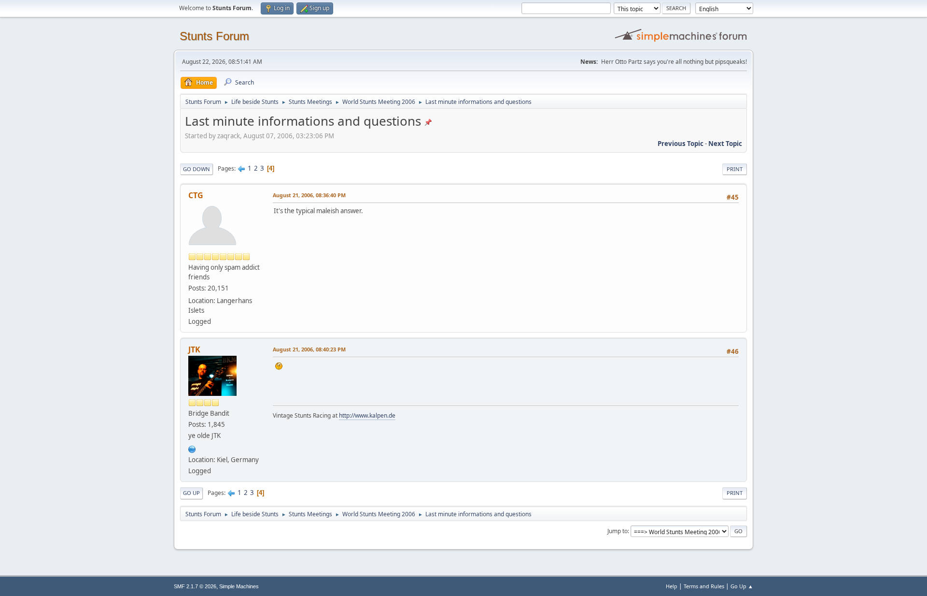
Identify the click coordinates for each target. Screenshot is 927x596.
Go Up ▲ (741, 586)
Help (671, 586)
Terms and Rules (704, 586)
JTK (194, 349)
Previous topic (680, 143)
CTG (195, 195)
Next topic (725, 143)
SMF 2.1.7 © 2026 (195, 586)
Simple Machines (239, 586)
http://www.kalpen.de (367, 415)
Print (735, 169)
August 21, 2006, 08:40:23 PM (309, 349)
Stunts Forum (214, 36)
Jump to (617, 531)
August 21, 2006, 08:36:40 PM (309, 195)
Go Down (196, 169)
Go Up (191, 492)
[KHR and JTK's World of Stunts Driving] (192, 448)
